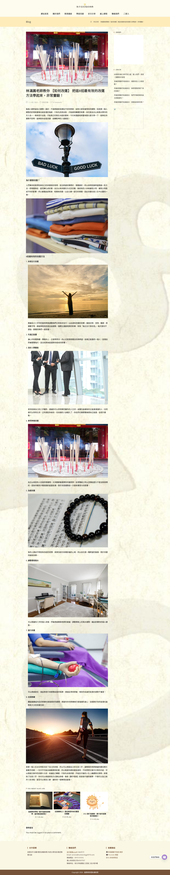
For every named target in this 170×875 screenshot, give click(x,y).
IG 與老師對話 (113, 858)
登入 (127, 14)
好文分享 (45, 102)
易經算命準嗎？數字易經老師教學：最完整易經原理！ (39, 813)
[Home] (91, 22)
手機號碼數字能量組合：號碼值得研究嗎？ (129, 102)
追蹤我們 (118, 32)
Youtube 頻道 (113, 855)
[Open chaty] (164, 857)
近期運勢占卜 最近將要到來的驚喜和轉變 (67, 812)
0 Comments (57, 102)
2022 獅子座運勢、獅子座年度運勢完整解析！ (94, 815)
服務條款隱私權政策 (91, 872)
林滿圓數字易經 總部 (115, 852)
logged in (41, 832)
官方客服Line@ (72, 852)
